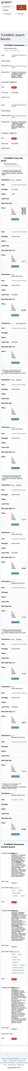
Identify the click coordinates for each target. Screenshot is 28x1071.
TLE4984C (15, 895)
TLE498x (22, 965)
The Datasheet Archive (6, 2)
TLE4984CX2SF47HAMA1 (18, 490)
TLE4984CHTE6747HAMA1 (18, 185)
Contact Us (12, 1065)
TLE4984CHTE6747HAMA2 (19, 644)
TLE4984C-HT (16, 888)
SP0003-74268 (16, 893)
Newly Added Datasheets (11, 1058)
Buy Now (15, 219)
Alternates (20, 14)
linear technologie (18, 970)
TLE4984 (14, 965)
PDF (14, 87)
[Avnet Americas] (13, 274)
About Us (21, 1065)
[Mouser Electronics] (13, 581)
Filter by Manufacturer (10, 48)
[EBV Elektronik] (13, 323)
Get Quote (16, 362)
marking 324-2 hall (18, 973)
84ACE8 (20, 890)
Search (21, 8)
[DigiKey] (13, 180)
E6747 (13, 863)
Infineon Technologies (18, 66)
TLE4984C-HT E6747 (17, 800)
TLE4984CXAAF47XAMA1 (18, 384)
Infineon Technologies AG (11, 170)
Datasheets (7, 14)
